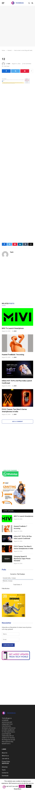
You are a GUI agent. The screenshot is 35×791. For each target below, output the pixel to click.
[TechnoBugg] (17, 3)
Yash (8, 63)
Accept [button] (22, 786)
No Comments (27, 63)
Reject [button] (28, 786)
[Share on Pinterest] (24, 71)
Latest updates (8, 511)
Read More (17, 789)
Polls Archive (5, 588)
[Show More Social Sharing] (31, 71)
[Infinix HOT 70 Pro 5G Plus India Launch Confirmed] (17, 369)
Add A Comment (17, 421)
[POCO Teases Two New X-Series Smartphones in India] (17, 398)
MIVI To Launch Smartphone (13, 328)
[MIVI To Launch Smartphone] (17, 317)
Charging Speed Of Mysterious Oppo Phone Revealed (22, 559)
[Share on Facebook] (6, 71)
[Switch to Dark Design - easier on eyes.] (29, 3)
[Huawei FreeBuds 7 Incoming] (17, 343)
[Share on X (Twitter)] (15, 71)
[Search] (32, 3)
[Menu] (3, 3)
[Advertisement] (17, 26)
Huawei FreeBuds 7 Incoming (13, 355)
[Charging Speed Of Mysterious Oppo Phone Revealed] (7, 558)
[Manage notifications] (4, 786)
